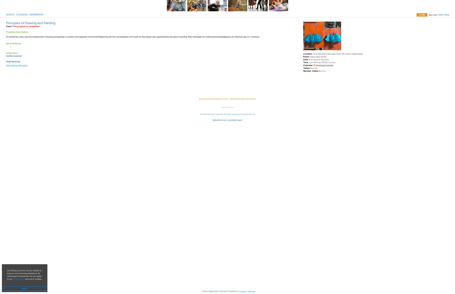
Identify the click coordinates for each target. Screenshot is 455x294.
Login (422, 15)
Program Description (17, 32)
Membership (36, 14)
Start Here (444, 15)
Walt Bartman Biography (17, 65)
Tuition (306, 68)
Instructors (12, 53)
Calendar (22, 14)
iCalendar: (308, 65)
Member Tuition (310, 71)
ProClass (242, 291)
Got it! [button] (24, 288)
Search (10, 14)
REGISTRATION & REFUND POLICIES (213, 99)
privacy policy (19, 279)
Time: (306, 62)
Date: (305, 60)
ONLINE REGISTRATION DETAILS (243, 99)
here (240, 120)
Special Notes (13, 43)
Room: (306, 57)
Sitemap (251, 291)
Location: (307, 54)
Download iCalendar (324, 65)
